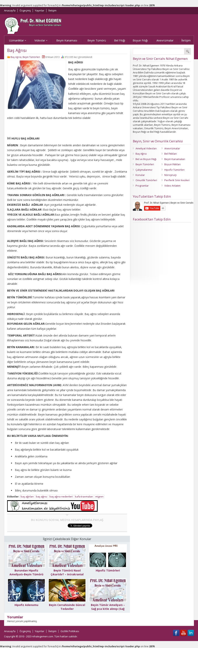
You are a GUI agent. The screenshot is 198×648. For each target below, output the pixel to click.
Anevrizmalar (165, 40)
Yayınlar (39, 10)
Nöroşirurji (170, 175)
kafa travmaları (84, 496)
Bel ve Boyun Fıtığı (146, 159)
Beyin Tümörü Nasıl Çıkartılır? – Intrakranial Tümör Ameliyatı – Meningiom (67, 576)
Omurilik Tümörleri (146, 180)
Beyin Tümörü (96, 40)
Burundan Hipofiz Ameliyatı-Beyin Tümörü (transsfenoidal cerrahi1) (26, 574)
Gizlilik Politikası (70, 631)
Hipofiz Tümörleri (108, 570)
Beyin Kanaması (66, 40)
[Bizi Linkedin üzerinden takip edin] (191, 633)
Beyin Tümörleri (31, 57)
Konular (140, 175)
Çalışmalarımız (144, 169)
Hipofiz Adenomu (26, 605)
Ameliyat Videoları (146, 148)
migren (99, 496)
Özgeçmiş (25, 10)
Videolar (39, 40)
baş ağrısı (41, 496)
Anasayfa (9, 10)
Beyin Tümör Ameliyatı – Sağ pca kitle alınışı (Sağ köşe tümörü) (108, 608)
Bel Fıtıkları (170, 153)
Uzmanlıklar (16, 40)
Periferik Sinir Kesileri (176, 180)
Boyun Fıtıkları (172, 164)
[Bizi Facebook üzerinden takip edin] (176, 633)
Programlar (142, 185)
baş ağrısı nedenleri (61, 496)
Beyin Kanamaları (174, 159)
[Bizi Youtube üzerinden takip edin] (183, 633)
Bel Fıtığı (119, 40)
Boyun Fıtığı (140, 40)
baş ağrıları (27, 496)
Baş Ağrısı (16, 57)
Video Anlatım (172, 185)
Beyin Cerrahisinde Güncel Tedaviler (67, 607)
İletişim (52, 10)
